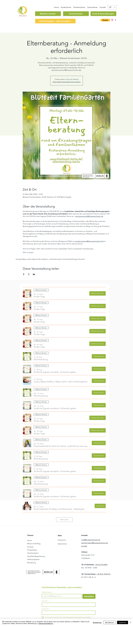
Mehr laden (64, 520)
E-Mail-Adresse (47, 592)
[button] (105, 20)
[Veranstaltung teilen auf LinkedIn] (34, 274)
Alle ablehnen (109, 622)
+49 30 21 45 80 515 (103, 574)
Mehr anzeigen (28, 252)
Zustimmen (122, 622)
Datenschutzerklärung (46, 623)
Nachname (46, 609)
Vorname (45, 601)
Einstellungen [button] (97, 622)
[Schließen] (130, 622)
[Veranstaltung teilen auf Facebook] (24, 274)
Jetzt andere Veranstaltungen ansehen (66, 82)
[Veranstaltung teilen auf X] (29, 274)
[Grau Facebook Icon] (115, 20)
